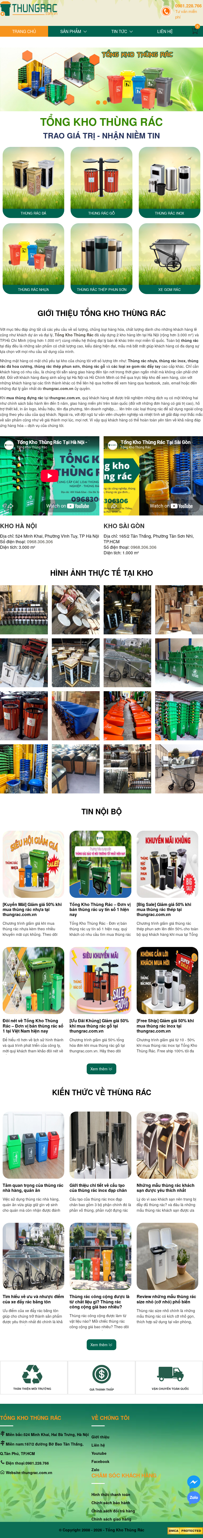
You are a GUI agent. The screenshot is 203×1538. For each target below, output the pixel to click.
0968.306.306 (40, 541)
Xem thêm (99, 1068)
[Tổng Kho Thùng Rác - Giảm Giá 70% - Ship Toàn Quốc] (28, 9)
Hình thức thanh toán (110, 1494)
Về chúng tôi (110, 1418)
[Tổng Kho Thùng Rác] (24, 609)
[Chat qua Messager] (193, 1482)
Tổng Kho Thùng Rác (124, 1529)
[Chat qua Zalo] (193, 1498)
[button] (98, 102)
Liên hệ (165, 31)
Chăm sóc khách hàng (124, 1475)
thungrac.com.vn (58, 388)
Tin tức (119, 31)
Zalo (95, 1469)
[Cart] (196, 31)
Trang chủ (24, 31)
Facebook (100, 1461)
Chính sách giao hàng (111, 1519)
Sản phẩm (70, 31)
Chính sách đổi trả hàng (113, 1510)
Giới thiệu (23, 42)
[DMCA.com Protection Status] (185, 1531)
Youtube (99, 1453)
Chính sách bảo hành (110, 1502)
